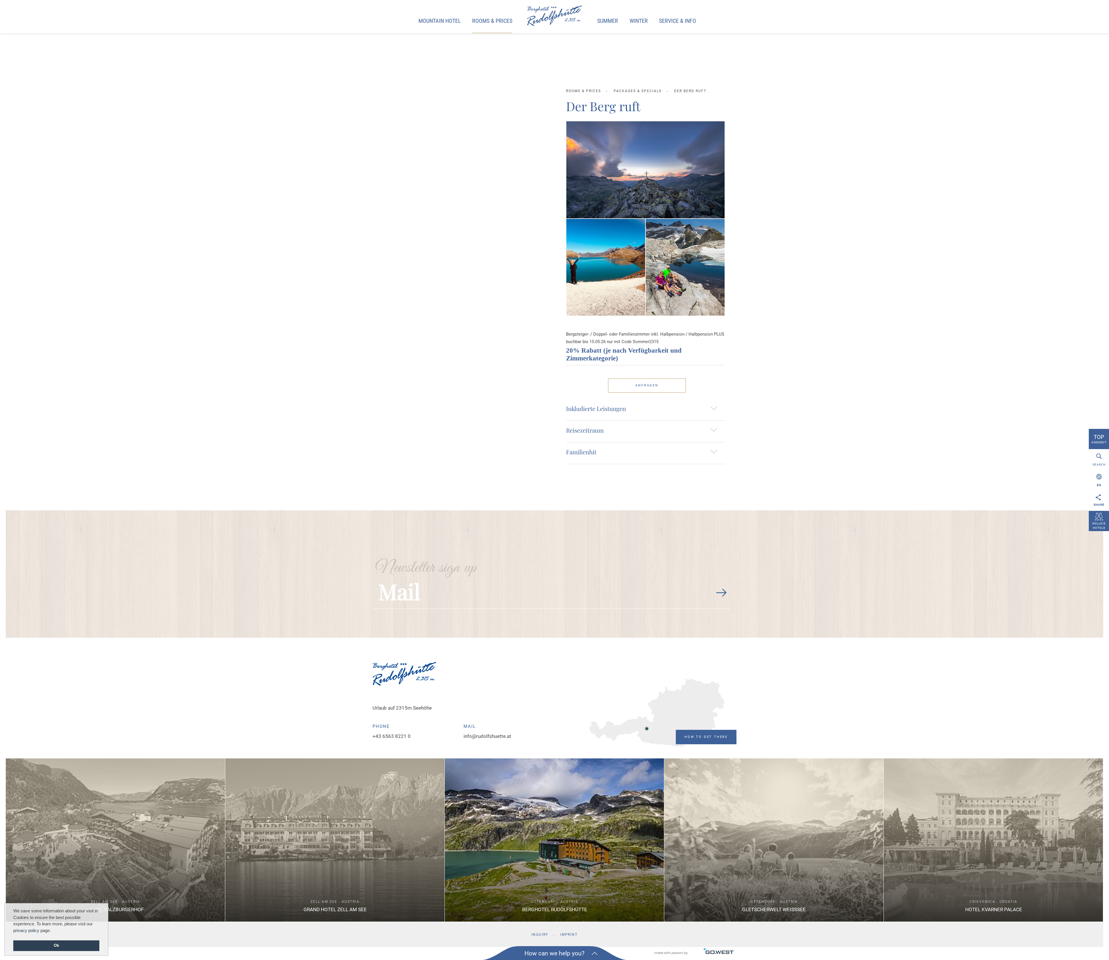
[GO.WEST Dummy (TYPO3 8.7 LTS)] (554, 16)
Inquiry (539, 935)
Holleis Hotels (1099, 526)
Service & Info (677, 21)
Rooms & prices (492, 21)
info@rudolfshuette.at (487, 736)
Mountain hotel (439, 21)
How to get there (706, 737)
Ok (56, 945)
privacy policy (26, 930)
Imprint (569, 935)
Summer (607, 21)
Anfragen (646, 385)
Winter (639, 21)
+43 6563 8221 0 (392, 736)
